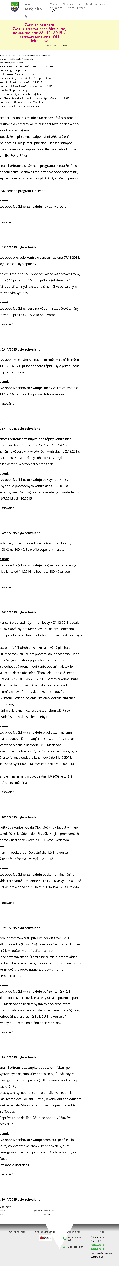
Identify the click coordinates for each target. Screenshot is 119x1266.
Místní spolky (75, 8)
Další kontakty (75, 1246)
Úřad (78, 4)
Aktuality (68, 4)
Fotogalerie (56, 8)
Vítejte (54, 4)
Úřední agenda (94, 4)
